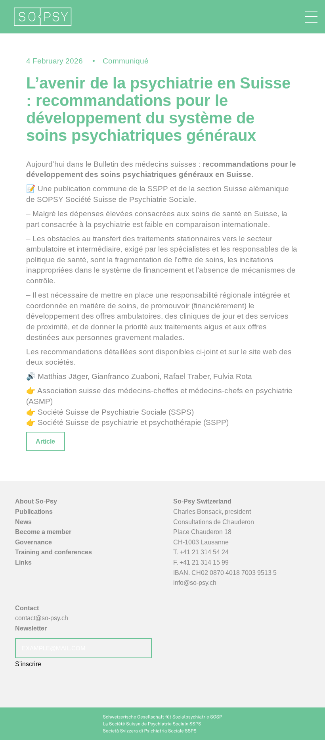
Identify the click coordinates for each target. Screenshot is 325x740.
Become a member (43, 532)
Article (45, 441)
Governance (33, 542)
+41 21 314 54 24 (204, 552)
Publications (34, 511)
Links (23, 562)
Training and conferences (53, 552)
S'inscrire (28, 664)
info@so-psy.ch (194, 582)
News (23, 522)
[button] (311, 17)
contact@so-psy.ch (41, 618)
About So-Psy (36, 501)
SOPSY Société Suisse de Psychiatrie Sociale (115, 199)
